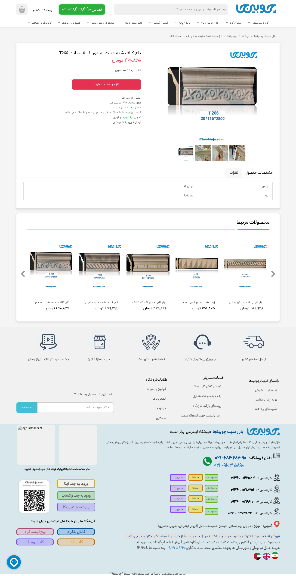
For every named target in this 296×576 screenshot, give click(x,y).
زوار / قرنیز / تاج (210, 23)
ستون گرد (235, 23)
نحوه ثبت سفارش (266, 390)
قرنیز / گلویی (160, 23)
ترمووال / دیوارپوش (102, 23)
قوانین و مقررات (156, 388)
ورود (49, 10)
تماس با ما (159, 398)
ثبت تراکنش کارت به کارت (205, 386)
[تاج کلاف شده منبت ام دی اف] (212, 94)
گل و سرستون (260, 23)
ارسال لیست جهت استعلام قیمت (204, 415)
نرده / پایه (184, 23)
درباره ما (160, 408)
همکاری (161, 418)
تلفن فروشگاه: (243, 458)
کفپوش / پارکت (71, 23)
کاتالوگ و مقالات (42, 23)
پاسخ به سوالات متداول (207, 396)
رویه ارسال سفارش (265, 399)
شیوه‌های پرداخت (266, 408)
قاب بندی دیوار (133, 23)
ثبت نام (38, 10)
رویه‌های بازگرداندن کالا (207, 405)
